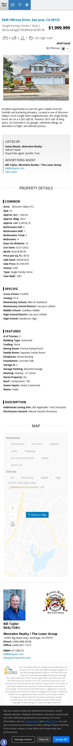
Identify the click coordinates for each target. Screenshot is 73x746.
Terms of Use (51, 721)
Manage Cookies (23, 739)
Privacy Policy (32, 721)
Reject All (43, 739)
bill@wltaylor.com (14, 168)
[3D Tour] (27, 5)
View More (11, 171)
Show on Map (38, 514)
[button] (4, 742)
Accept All (61, 739)
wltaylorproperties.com (17, 657)
